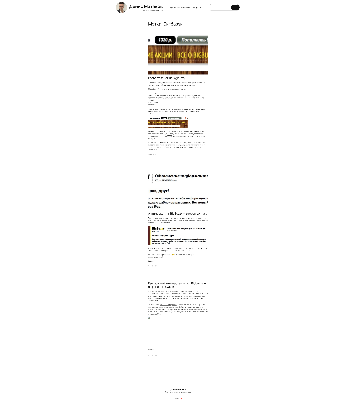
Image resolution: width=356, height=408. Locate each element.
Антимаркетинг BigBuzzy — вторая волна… (177, 213)
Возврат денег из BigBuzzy (166, 78)
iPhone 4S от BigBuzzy (168, 305)
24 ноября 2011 (152, 266)
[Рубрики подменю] (179, 7)
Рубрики (174, 7)
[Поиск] (235, 7)
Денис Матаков (146, 6)
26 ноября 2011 (152, 154)
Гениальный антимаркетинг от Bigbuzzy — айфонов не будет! (177, 285)
